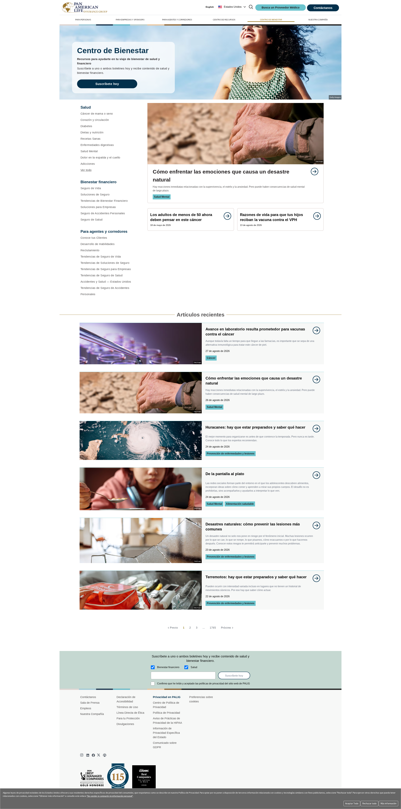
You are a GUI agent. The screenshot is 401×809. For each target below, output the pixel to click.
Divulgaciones (125, 724)
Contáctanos (323, 8)
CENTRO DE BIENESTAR (271, 20)
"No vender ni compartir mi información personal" (110, 796)
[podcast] (105, 755)
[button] (232, 7)
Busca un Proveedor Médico (280, 7)
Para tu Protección (128, 718)
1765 (213, 627)
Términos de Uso (127, 707)
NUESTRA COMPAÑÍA (318, 20)
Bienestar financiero (168, 667)
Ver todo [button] (86, 170)
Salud (194, 667)
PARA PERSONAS (83, 20)
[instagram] (82, 755)
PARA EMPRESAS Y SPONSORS (130, 20)
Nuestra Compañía (92, 714)
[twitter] (99, 755)
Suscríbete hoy (107, 84)
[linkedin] (88, 755)
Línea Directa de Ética (130, 712)
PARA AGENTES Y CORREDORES (177, 20)
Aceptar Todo (351, 803)
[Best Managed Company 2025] (93, 779)
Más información (388, 803)
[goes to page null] (313, 171)
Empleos (85, 708)
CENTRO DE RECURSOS (224, 20)
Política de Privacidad (166, 712)
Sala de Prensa (89, 702)
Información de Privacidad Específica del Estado (166, 733)
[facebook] (93, 755)
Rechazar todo (369, 803)
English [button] (210, 7)
